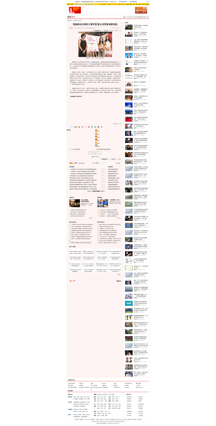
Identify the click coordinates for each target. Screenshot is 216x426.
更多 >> (91, 218)
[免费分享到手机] (101, 127)
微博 (140, 4)
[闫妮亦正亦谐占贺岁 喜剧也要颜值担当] (75, 265)
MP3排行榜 (141, 404)
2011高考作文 (116, 387)
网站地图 (129, 419)
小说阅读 (141, 415)
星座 (105, 404)
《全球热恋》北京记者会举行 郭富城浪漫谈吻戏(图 (83, 169)
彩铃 (106, 413)
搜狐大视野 (138, 383)
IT (116, 4)
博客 (137, 4)
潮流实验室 (82, 402)
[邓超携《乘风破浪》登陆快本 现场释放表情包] (88, 252)
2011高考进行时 (128, 383)
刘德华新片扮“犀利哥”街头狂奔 (106, 226)
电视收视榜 (82, 406)
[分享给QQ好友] (82, 127)
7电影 (92, 383)
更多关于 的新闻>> (96, 191)
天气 (99, 406)
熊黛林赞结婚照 (112, 176)
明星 (75, 397)
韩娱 (83, 411)
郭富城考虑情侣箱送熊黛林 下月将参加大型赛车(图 (83, 180)
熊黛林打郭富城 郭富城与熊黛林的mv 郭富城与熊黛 (83, 189)
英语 (120, 404)
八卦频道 (75, 20)
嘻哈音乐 (76, 411)
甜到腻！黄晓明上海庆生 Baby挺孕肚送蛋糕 (81, 242)
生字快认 (129, 415)
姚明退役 (81, 385)
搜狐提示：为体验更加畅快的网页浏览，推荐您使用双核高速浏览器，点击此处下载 (95, 1)
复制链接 (106, 30)
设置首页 (77, 419)
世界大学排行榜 (139, 387)
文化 (110, 406)
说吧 (106, 415)
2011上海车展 (94, 385)
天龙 (95, 413)
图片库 (88, 414)
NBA (113, 397)
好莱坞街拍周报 (80, 216)
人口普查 (138, 385)
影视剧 (116, 401)
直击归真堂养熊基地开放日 (103, 149)
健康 (102, 406)
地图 (103, 415)
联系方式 (107, 419)
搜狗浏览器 (129, 411)
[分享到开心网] (88, 127)
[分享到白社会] (85, 127)
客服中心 (102, 419)
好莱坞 (80, 409)
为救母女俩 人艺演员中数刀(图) (106, 228)
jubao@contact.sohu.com (113, 423)
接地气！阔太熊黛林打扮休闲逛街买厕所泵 (81, 238)
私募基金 (104, 385)
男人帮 (147, 17)
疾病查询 (129, 406)
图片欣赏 (141, 406)
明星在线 (76, 404)
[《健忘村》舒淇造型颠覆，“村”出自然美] (102, 252)
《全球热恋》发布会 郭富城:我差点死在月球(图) (82, 171)
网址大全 (129, 408)
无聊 (98, 146)
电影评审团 (76, 406)
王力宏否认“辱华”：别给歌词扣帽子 (107, 236)
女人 (125, 4)
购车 (99, 401)
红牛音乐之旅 (130, 17)
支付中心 (87, 419)
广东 (108, 411)
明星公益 (76, 409)
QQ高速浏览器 (133, 1)
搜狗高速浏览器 (123, 1)
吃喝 (105, 406)
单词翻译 (141, 408)
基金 (105, 399)
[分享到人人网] (92, 127)
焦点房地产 (87, 4)
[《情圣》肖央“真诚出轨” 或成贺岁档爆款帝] (88, 265)
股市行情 (129, 404)
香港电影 (85, 409)
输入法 (99, 415)
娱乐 (109, 4)
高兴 (98, 131)
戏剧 (88, 397)
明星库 (75, 414)
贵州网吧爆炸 (105, 387)
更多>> (119, 274)
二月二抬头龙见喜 (75, 149)
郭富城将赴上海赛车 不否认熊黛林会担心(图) (81, 178)
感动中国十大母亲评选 (84, 387)
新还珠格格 (70, 385)
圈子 (99, 411)
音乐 (85, 397)
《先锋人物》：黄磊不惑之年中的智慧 (108, 210)
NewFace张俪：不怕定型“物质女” (77, 212)
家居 (102, 401)
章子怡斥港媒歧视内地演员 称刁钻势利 (108, 232)
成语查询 (129, 401)
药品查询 (141, 399)
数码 (99, 408)
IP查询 (140, 401)
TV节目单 (129, 413)
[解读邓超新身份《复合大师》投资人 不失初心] (102, 265)
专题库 (83, 414)
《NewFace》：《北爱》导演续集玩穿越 (109, 214)
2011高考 (127, 387)
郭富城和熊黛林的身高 (114, 189)
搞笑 (98, 143)
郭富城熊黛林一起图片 (114, 178)
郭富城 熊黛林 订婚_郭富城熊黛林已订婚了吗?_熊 (83, 186)
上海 (105, 411)
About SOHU (119, 419)
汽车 (119, 4)
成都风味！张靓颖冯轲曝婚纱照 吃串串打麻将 (81, 236)
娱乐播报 (76, 399)
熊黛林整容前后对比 (113, 173)
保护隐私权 (112, 419)
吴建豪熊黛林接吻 (112, 184)
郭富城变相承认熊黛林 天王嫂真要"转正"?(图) (82, 182)
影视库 (79, 414)
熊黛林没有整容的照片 (114, 186)
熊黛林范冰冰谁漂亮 (113, 182)
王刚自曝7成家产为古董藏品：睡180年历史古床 (110, 238)
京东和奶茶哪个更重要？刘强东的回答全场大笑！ (82, 228)
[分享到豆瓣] (95, 127)
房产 (122, 4)
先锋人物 (86, 404)
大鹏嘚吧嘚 (76, 402)
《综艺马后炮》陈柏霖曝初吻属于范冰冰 (109, 212)
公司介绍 (125, 419)
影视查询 (129, 399)
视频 (128, 4)
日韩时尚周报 (73, 216)
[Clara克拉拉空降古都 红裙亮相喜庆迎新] (115, 252)
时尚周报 (81, 404)
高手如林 (115, 385)
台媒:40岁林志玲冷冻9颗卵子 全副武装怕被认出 (110, 240)
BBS (143, 4)
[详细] (90, 205)
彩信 (110, 413)
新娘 (102, 404)
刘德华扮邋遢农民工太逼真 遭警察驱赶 (108, 230)
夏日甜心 (81, 383)
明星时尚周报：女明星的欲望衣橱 (77, 214)
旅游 (95, 406)
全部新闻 (134, 419)
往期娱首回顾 (84, 416)
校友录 (118, 408)
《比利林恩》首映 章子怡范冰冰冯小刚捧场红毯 (82, 224)
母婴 (99, 404)
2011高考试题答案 (72, 387)
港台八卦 (80, 20)
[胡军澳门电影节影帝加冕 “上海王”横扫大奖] (115, 265)
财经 (95, 399)
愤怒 (98, 140)
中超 (117, 397)
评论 (105, 397)
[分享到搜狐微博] (79, 127)
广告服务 (97, 419)
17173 (83, 4)
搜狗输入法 (129, 397)
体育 (104, 4)
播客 (131, 4)
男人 (105, 408)
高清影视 (81, 399)
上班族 (114, 383)
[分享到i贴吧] (98, 127)
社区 (85, 399)
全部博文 (139, 419)
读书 (113, 406)
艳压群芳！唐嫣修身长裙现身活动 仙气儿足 (81, 232)
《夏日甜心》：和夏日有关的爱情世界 (108, 216)
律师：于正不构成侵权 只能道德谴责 (107, 234)
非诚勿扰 (127, 385)
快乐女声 (104, 383)
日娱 (87, 411)
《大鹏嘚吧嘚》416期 (114, 200)
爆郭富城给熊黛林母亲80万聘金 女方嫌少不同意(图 (83, 184)
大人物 (88, 402)
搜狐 (76, 4)
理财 (102, 399)
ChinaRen (79, 4)
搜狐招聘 (92, 419)
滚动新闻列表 (77, 416)
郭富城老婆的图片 (112, 171)
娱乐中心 (70, 394)
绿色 (120, 406)
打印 (112, 30)
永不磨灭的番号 (71, 383)
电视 (81, 397)
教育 (110, 404)
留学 (116, 404)
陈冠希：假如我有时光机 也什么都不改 (108, 242)
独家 (80, 411)
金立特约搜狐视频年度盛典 (139, 17)
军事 (99, 397)
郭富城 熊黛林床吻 (113, 169)
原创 (116, 406)
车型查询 (141, 411)
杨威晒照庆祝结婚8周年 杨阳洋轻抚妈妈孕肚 (81, 230)
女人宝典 (141, 413)
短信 (103, 413)
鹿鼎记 (99, 413)
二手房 (105, 401)
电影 (78, 397)
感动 (98, 137)
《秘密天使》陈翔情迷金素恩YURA (78, 210)
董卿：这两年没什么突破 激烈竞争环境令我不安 (110, 224)
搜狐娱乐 (70, 20)
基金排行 (141, 397)
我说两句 (147, 4)
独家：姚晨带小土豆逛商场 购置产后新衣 (80, 234)
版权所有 (122, 421)
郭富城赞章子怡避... (113, 180)
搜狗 (92, 4)
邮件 (134, 4)
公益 (102, 397)
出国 (113, 404)
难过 (98, 134)
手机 (102, 408)
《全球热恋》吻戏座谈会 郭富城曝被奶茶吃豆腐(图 (83, 173)
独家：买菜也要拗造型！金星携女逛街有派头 (81, 226)
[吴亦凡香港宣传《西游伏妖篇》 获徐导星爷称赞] (75, 252)
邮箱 (102, 411)
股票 (99, 399)
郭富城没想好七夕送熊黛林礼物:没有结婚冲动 (82, 176)
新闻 (95, 397)
